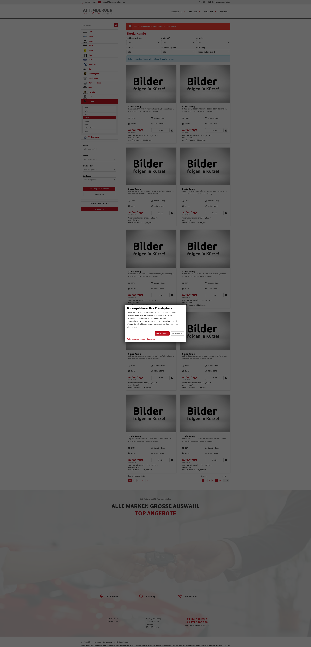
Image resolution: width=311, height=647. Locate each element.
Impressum (151, 339)
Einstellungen (177, 333)
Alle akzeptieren (162, 333)
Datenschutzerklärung (136, 339)
